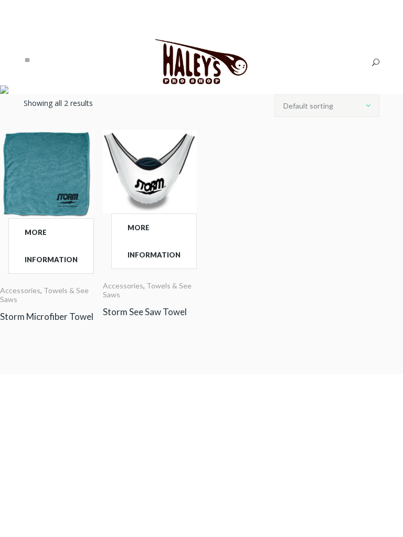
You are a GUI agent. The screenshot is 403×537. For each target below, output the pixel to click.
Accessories (20, 290)
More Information (51, 246)
